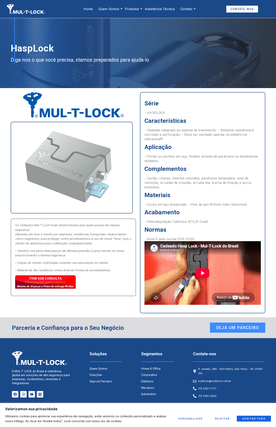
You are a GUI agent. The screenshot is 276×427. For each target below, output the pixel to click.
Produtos (132, 9)
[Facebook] (15, 394)
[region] (138, 415)
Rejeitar (222, 418)
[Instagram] (23, 394)
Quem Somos (108, 9)
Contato (186, 9)
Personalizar (190, 418)
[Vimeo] (40, 394)
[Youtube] (31, 394)
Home (88, 9)
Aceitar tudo (253, 418)
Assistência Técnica (160, 9)
